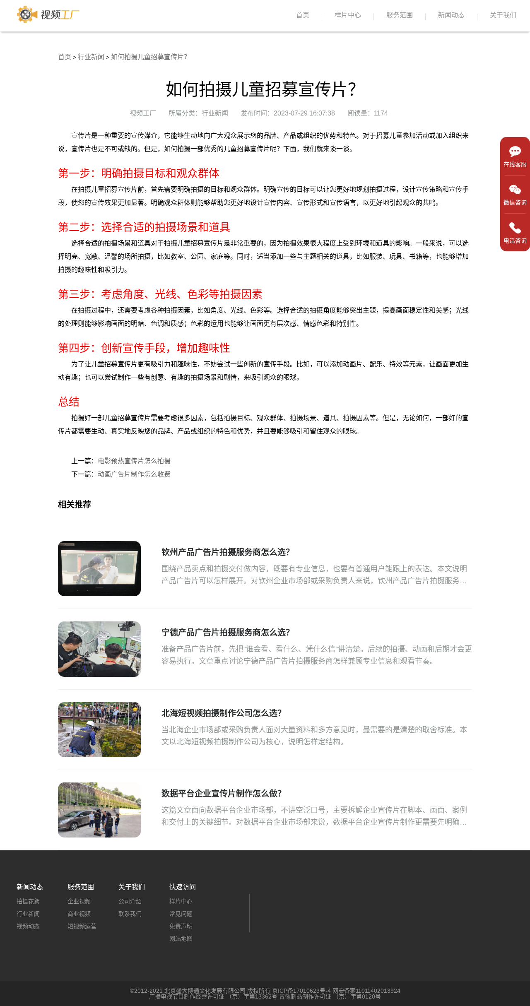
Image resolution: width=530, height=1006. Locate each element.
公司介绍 (130, 901)
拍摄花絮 (28, 901)
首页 (302, 15)
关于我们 (503, 15)
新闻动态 (451, 15)
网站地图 (181, 938)
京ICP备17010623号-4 (301, 990)
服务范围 (399, 15)
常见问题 (181, 913)
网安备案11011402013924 (366, 990)
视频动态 (28, 926)
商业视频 (79, 913)
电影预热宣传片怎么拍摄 (134, 460)
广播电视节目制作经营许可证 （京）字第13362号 (213, 996)
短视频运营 (81, 926)
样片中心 (348, 15)
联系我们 (130, 913)
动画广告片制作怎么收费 (134, 474)
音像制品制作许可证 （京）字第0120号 (330, 996)
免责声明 (181, 926)
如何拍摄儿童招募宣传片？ (150, 56)
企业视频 (79, 901)
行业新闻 (91, 56)
